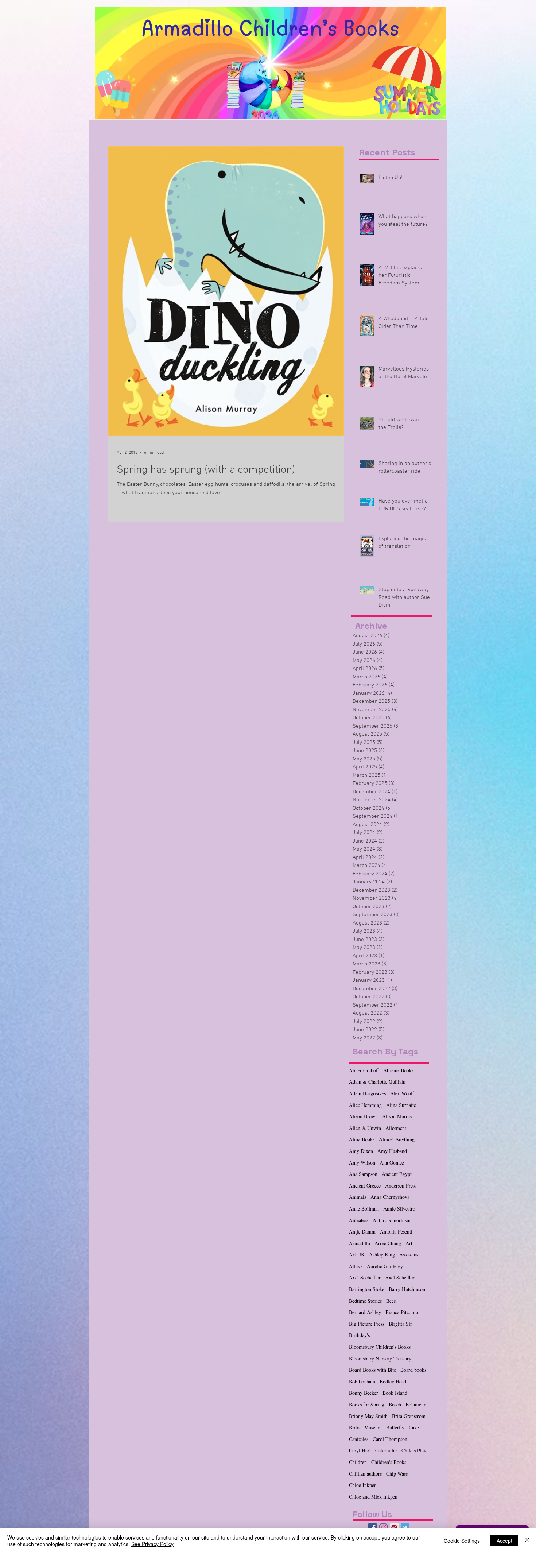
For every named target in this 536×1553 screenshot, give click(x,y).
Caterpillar (386, 1450)
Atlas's (355, 1266)
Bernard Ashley (365, 1312)
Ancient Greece (365, 1185)
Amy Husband (392, 1150)
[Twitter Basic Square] (405, 1527)
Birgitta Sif (400, 1323)
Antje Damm (362, 1231)
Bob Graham (362, 1381)
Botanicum (416, 1404)
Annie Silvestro (399, 1208)
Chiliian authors (365, 1473)
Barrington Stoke (366, 1289)
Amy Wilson (362, 1162)
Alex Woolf (402, 1093)
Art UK (357, 1254)
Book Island (394, 1392)
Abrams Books (398, 1070)
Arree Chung (387, 1243)
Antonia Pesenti (396, 1231)
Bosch (395, 1404)
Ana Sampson (363, 1173)
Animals (357, 1196)
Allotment (395, 1127)
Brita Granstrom (409, 1416)
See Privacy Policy (152, 1544)
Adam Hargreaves (367, 1093)
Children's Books (388, 1462)
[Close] (527, 1540)
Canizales (358, 1439)
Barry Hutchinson (407, 1289)
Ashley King (382, 1254)
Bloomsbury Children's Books (380, 1346)
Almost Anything (397, 1139)
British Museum (365, 1427)
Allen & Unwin (365, 1127)
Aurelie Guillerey (385, 1266)
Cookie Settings (462, 1540)
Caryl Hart (360, 1450)
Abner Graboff (364, 1070)
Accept (504, 1540)
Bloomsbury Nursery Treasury (380, 1358)
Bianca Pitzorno (401, 1312)
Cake (414, 1427)
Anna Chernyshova (389, 1196)
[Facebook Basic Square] (372, 1527)
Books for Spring (366, 1404)
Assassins (408, 1254)
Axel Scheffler (400, 1277)
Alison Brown (363, 1116)
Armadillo (359, 1243)
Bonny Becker (363, 1392)
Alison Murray (397, 1116)
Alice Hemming (365, 1104)
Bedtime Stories (365, 1300)
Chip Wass (397, 1473)
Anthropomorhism (392, 1220)
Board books (413, 1369)
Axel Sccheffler (365, 1277)
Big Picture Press (366, 1323)
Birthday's (359, 1335)
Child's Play (413, 1450)
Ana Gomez (392, 1162)
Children (358, 1462)
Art (408, 1243)
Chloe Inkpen (363, 1485)
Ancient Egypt (397, 1173)
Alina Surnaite (401, 1104)
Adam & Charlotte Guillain (377, 1081)
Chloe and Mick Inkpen (373, 1496)
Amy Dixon (361, 1150)
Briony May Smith (368, 1416)
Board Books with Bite (372, 1369)
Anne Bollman (364, 1208)
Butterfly (395, 1427)
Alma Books (361, 1139)
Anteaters (358, 1220)
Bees (391, 1300)
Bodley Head (393, 1381)
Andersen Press (400, 1185)
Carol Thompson (390, 1439)
